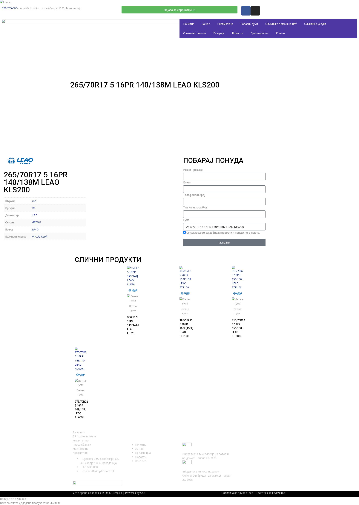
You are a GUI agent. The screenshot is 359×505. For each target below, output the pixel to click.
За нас (206, 24)
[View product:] (133, 276)
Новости (237, 33)
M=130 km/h (39, 236)
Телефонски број (194, 195)
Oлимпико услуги (315, 24)
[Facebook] (246, 11)
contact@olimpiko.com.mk (98, 471)
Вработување (260, 33)
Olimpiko (116, 493)
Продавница (143, 453)
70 (33, 208)
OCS (142, 493)
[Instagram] (255, 11)
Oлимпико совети (194, 33)
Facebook (79, 432)
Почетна (188, 24)
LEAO (35, 229)
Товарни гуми (249, 24)
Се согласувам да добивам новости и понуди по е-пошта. (223, 232)
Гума (186, 220)
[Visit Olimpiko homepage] (97, 47)
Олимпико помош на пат (281, 24)
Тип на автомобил (195, 207)
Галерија (219, 33)
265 (34, 201)
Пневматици (225, 24)
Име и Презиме (193, 170)
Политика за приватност (237, 493)
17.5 (34, 215)
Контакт (281, 33)
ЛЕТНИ (36, 222)
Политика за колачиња (270, 493)
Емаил (187, 182)
